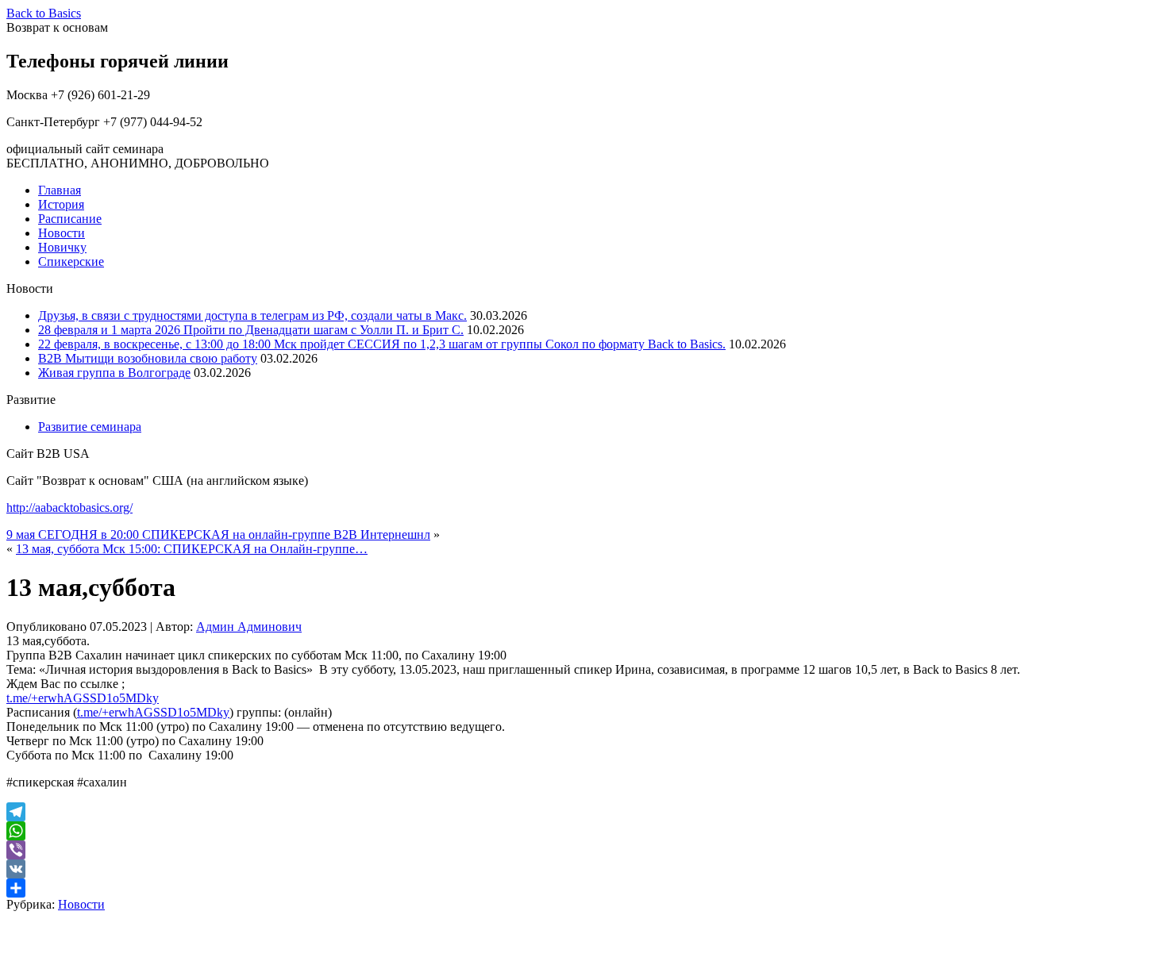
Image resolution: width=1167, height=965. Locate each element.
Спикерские (71, 261)
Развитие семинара (89, 426)
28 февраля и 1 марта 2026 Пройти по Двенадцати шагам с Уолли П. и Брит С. (251, 329)
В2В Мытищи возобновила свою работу (147, 358)
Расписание (70, 218)
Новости (61, 233)
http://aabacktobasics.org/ (69, 507)
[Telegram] (583, 811)
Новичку (62, 247)
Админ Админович (249, 626)
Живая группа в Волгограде (114, 372)
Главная (59, 190)
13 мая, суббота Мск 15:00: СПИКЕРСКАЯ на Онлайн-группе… (192, 549)
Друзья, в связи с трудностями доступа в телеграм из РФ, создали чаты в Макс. (252, 315)
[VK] (583, 868)
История (61, 204)
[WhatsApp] (583, 830)
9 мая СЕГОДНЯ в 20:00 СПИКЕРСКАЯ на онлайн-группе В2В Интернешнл (218, 534)
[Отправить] (583, 888)
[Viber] (583, 849)
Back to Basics (43, 13)
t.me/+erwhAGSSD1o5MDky (82, 698)
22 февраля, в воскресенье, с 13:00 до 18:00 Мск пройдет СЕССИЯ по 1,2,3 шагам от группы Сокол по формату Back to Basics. (382, 344)
